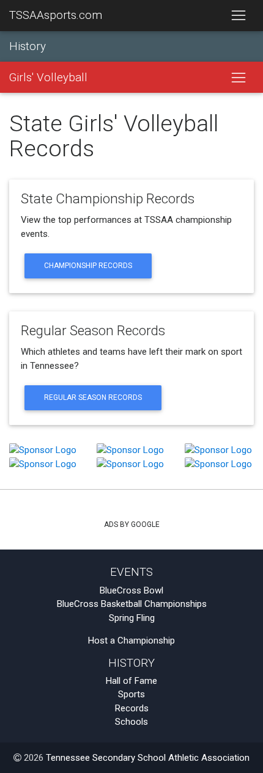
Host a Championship (131, 640)
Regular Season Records (93, 397)
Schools (131, 721)
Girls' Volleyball (48, 77)
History (27, 46)
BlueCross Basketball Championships (132, 603)
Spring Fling (132, 617)
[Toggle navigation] (238, 16)
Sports (131, 694)
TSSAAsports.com (55, 15)
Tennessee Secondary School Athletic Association (148, 757)
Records (132, 708)
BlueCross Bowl (131, 590)
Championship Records (88, 265)
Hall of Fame (131, 680)
